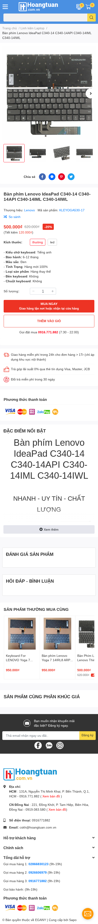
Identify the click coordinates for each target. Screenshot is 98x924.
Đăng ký (87, 735)
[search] (91, 18)
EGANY (40, 920)
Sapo (73, 920)
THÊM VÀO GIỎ (49, 321)
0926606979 (37, 872)
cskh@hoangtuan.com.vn (38, 827)
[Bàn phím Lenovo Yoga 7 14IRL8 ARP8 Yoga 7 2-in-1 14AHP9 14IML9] (58, 634)
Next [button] (91, 93)
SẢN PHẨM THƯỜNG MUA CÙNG (36, 609)
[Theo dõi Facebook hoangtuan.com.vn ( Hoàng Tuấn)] (38, 745)
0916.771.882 (48, 332)
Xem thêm (51, 529)
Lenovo (30, 210)
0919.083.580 (36, 809)
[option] (49, 93)
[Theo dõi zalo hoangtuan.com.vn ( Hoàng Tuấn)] (49, 745)
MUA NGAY (49, 306)
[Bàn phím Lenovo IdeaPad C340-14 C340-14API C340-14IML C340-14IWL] (49, 93)
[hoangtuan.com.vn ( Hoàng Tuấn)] (41, 6)
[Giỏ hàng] (88, 6)
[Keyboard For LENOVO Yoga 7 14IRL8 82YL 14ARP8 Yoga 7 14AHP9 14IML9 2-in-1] (22, 634)
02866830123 (38, 864)
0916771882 (41, 820)
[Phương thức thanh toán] (32, 411)
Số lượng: (11, 291)
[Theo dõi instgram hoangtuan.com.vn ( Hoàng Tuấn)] (60, 745)
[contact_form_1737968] (87, 913)
